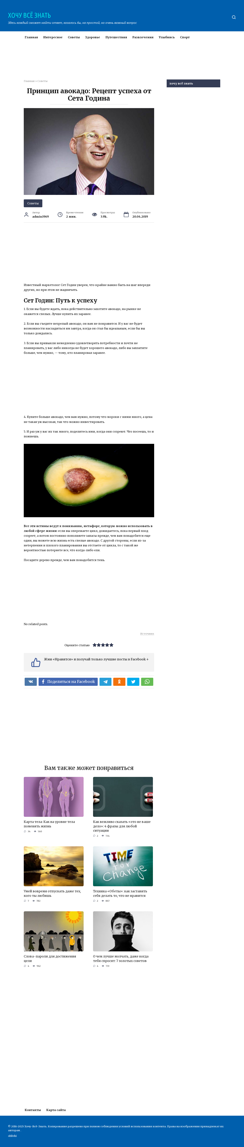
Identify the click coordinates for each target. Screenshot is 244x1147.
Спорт (185, 37)
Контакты (33, 1110)
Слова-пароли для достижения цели (50, 958)
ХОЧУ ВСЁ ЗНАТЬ (29, 15)
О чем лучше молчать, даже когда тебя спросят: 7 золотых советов (120, 958)
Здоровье (92, 37)
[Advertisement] (111, 63)
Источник (147, 633)
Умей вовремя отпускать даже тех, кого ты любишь (52, 893)
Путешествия (116, 37)
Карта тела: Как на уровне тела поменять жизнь (49, 824)
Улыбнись (167, 37)
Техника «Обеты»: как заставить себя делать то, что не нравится (120, 893)
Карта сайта (56, 1110)
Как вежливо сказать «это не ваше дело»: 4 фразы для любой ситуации (122, 826)
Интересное (53, 37)
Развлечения (142, 37)
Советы (74, 37)
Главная (31, 37)
